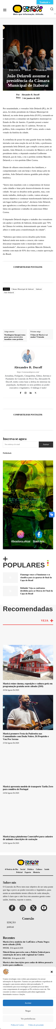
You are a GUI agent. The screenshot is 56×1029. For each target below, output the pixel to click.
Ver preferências (28, 1019)
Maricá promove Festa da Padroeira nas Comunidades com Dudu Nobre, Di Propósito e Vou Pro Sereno (26, 722)
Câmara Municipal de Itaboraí (22, 289)
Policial (7, 944)
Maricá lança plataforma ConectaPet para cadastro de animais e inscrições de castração (28, 823)
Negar (28, 1011)
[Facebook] (8, 274)
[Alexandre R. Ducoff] (28, 341)
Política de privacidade (36, 1025)
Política (14, 70)
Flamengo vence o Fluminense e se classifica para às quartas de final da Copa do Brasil (36, 563)
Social (6, 933)
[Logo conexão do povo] (29, 10)
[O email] (34, 274)
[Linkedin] (28, 274)
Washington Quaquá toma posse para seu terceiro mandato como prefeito (14, 322)
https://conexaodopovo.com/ (28, 357)
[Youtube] (44, 893)
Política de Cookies (17, 1025)
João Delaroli (9, 293)
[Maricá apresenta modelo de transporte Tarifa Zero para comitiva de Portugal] (28, 750)
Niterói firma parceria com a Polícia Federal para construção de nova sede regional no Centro (26, 938)
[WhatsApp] (21, 274)
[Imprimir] (41, 274)
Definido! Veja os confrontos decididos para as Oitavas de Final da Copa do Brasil (36, 576)
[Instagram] (25, 378)
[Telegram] (48, 274)
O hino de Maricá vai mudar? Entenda (39, 321)
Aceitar (28, 1003)
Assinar (46, 430)
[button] (51, 971)
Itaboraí (41, 70)
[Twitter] (15, 274)
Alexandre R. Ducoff (30, 95)
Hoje (28, 70)
